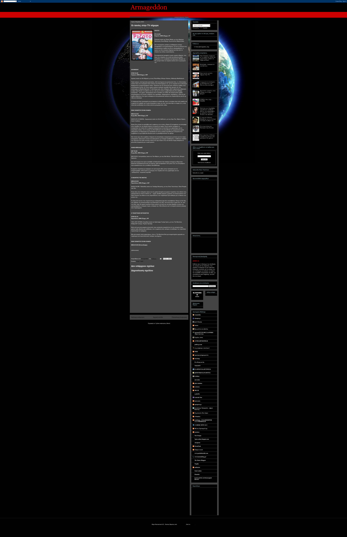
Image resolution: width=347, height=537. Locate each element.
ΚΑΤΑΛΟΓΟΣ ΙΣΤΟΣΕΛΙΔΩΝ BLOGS (203, 478)
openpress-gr (198, 404)
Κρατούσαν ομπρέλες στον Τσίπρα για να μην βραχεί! (208, 92)
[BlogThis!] (166, 259)
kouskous (197, 432)
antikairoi (197, 467)
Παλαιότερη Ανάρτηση (179, 317)
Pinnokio (197, 474)
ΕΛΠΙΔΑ (197, 376)
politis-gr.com (198, 344)
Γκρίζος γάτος (199, 337)
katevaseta (197, 401)
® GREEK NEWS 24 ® (201, 425)
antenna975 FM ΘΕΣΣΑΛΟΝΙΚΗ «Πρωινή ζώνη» (204, 333)
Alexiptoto (197, 443)
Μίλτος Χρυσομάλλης (201, 428)
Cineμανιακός (199, 450)
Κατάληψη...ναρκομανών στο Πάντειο (207, 65)
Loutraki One (198, 397)
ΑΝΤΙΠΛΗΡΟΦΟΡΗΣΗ (201, 341)
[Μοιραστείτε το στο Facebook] (169, 259)
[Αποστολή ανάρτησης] (160, 258)
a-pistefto (197, 394)
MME (141, 261)
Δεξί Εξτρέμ (198, 322)
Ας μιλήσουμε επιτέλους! (202, 348)
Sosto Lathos (198, 471)
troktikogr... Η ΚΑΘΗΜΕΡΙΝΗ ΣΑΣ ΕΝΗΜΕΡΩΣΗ (203, 420)
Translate (205, 28)
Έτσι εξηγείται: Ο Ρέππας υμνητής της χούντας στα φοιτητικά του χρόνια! (207, 136)
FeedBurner (208, 162)
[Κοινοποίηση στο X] (167, 259)
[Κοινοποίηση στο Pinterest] (171, 259)
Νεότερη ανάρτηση (137, 317)
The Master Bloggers (200, 460)
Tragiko (197, 464)
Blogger (193, 524)
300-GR (197, 390)
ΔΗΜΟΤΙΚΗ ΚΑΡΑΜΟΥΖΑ (203, 373)
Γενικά (138, 261)
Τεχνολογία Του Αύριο (201, 413)
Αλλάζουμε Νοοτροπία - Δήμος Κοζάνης (204, 408)
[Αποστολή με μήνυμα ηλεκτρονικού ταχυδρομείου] (164, 259)
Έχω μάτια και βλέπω (201, 329)
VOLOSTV (198, 366)
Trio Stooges (198, 436)
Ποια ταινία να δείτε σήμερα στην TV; (206, 74)
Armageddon (145, 258)
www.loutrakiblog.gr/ (200, 457)
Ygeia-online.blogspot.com (202, 439)
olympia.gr (198, 318)
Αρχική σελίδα (158, 317)
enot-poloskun (181, 524)
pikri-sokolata (198, 383)
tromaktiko (198, 315)
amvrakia (197, 380)
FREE (196, 351)
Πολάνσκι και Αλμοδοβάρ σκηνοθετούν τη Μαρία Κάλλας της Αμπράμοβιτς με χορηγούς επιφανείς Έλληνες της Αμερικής (207, 111)
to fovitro (197, 387)
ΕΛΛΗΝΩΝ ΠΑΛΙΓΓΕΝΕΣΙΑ (203, 369)
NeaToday (197, 359)
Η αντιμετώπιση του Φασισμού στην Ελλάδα (207, 127)
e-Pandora (197, 416)
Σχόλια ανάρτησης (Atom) (163, 323)
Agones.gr (182, 17)
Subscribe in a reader (198, 173)
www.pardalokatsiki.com (201, 453)
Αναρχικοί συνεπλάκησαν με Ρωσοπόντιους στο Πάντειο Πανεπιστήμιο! (207, 83)
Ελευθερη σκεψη (199, 362)
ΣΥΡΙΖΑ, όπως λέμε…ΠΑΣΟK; (206, 100)
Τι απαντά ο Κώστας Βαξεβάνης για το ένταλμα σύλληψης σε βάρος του (208, 119)
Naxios (196, 325)
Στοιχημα (187, 17)
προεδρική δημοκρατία (201, 355)
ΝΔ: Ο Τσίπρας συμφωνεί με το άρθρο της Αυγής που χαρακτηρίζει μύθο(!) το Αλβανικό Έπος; (208, 58)
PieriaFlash (198, 446)
